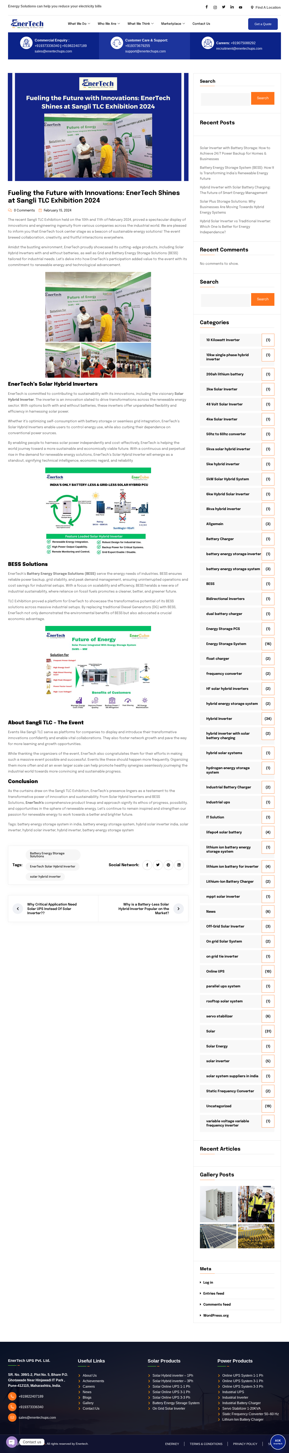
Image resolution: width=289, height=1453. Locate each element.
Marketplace (171, 24)
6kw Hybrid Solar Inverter (227, 494)
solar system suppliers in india (232, 1076)
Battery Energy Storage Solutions (47, 855)
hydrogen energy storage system (228, 770)
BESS (210, 584)
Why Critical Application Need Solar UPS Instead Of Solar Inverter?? (52, 909)
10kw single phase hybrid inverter (227, 357)
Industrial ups (218, 802)
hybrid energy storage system (232, 704)
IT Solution (215, 817)
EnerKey (172, 1444)
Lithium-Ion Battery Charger (230, 882)
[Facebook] (207, 7)
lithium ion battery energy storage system (228, 850)
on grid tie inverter (222, 956)
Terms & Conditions (206, 1444)
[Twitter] (223, 7)
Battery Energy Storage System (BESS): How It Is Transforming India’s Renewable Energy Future (237, 173)
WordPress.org (216, 1315)
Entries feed (213, 1293)
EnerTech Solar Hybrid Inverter (52, 866)
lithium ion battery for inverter (232, 867)
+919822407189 (74, 46)
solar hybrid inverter (45, 876)
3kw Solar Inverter (221, 389)
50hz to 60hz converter (226, 434)
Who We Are (107, 24)
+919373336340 (47, 46)
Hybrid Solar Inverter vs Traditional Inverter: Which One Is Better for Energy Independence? (235, 227)
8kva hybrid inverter (223, 509)
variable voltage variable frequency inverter (227, 1124)
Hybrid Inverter (219, 719)
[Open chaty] (12, 1442)
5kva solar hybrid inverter (228, 449)
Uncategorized (218, 1106)
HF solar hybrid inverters (227, 689)
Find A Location (268, 7)
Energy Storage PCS (223, 629)
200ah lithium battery (225, 374)
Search (207, 82)
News (211, 912)
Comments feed (217, 1304)
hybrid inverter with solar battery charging (228, 736)
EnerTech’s (35, 803)
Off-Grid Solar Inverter (225, 926)
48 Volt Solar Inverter (224, 404)
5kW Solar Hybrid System (227, 479)
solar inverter (218, 1061)
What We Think (139, 24)
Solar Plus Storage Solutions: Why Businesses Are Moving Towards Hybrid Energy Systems (232, 207)
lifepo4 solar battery (224, 832)
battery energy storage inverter (233, 554)
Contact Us (201, 24)
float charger (217, 659)
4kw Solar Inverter (221, 419)
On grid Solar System (224, 941)
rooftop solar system (224, 1001)
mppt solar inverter (223, 897)
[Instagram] (215, 7)
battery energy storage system (233, 569)
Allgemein (214, 524)
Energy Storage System (226, 644)
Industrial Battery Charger (228, 787)
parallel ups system (223, 986)
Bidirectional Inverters (225, 599)
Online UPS (215, 971)
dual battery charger (224, 614)
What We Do (77, 24)
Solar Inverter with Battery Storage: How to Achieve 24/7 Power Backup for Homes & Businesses (235, 153)
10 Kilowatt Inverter (223, 340)
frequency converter (224, 674)
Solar (210, 1031)
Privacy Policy (245, 1444)
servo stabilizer (219, 1016)
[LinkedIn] (232, 7)
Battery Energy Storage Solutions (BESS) (61, 574)
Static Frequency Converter (230, 1091)
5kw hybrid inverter (222, 464)
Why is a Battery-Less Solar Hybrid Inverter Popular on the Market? (143, 909)
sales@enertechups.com (53, 51)
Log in (208, 1282)
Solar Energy (217, 1046)
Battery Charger (220, 539)
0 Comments (24, 210)
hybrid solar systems (224, 753)
